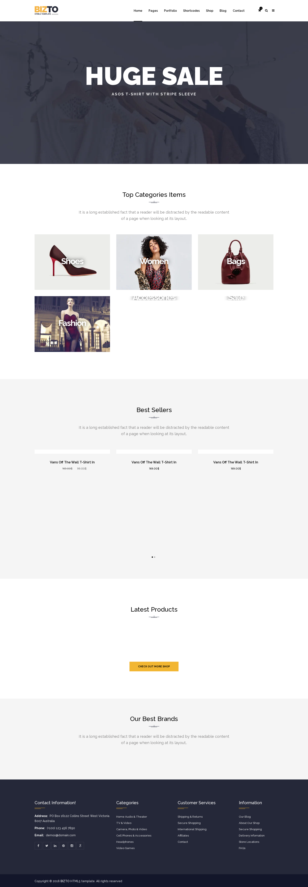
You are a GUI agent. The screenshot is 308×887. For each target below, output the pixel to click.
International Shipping (192, 829)
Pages (153, 10)
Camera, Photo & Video (131, 829)
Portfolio (170, 10)
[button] (259, 10)
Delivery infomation (252, 835)
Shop (209, 10)
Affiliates (183, 835)
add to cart (57, 450)
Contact (239, 10)
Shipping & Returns (190, 816)
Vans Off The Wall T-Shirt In (72, 462)
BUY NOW (89, 450)
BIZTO (65, 881)
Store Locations (249, 841)
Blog (223, 10)
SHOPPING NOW (154, 115)
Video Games (125, 848)
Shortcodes (191, 10)
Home (138, 10)
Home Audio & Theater (131, 816)
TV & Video (123, 823)
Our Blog (245, 816)
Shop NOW (72, 289)
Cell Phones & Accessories (133, 835)
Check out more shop (154, 666)
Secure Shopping (189, 823)
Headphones (124, 841)
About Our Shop (249, 823)
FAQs (242, 848)
